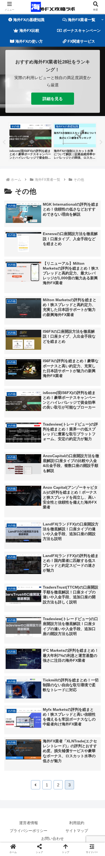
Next (101, 142)
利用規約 (76, 823)
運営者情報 (28, 823)
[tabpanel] (30, 142)
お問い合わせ (52, 838)
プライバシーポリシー (28, 830)
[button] (94, 593)
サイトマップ (76, 830)
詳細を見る (53, 98)
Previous (4, 142)
